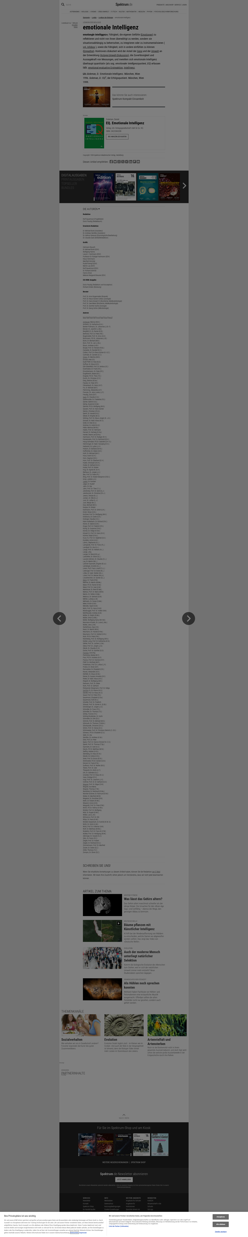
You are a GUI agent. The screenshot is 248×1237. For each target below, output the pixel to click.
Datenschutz (74, 1233)
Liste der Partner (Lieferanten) (119, 1226)
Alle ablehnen (220, 1224)
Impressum (83, 1233)
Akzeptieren (221, 1217)
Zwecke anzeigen (221, 1232)
